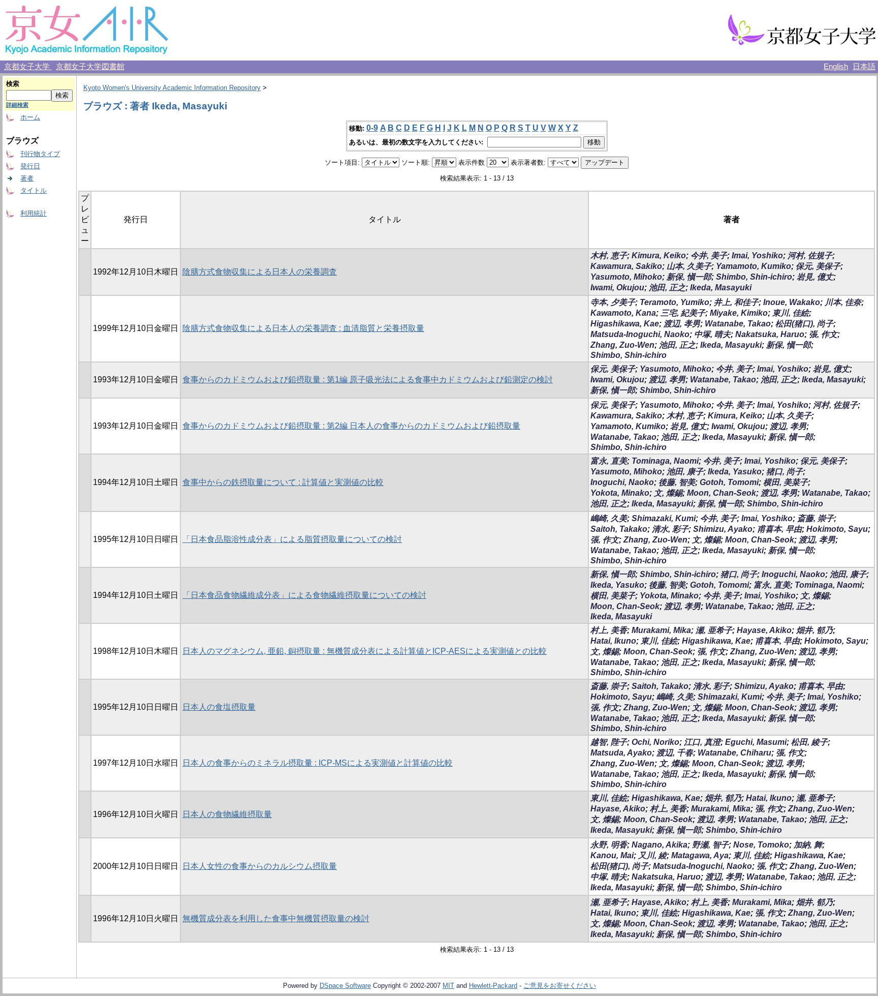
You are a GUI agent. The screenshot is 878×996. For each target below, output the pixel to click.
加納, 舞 (808, 844)
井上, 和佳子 (736, 302)
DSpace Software (345, 985)
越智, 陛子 (608, 742)
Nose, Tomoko (761, 844)
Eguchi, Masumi (756, 742)
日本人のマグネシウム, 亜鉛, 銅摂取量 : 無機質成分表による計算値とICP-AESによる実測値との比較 (364, 651)
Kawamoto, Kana (623, 313)
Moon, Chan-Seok (721, 493)
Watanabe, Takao (738, 323)
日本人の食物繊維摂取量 (227, 814)
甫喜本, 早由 (779, 529)
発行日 (30, 166)
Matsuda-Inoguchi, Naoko (639, 334)
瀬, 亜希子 (714, 630)
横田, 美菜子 (785, 482)
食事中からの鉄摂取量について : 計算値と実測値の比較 (283, 482)
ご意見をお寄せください (559, 985)
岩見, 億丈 (815, 277)
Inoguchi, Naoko (622, 482)
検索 (12, 83)
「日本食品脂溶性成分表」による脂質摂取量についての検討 (292, 539)
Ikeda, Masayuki (720, 287)
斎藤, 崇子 (815, 518)
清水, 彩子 (670, 529)
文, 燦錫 (668, 493)
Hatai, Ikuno (613, 641)
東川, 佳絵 (790, 313)
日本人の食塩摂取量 (219, 707)
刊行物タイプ (40, 154)
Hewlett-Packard (493, 985)
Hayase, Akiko (764, 630)
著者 (27, 178)
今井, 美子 (709, 255)
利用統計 (33, 213)
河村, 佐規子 (810, 255)
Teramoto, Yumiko (674, 302)
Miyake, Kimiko (739, 313)
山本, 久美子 (689, 266)
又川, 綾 (652, 855)
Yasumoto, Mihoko (626, 277)
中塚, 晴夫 (712, 334)
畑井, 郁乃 (814, 630)
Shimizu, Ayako (722, 529)
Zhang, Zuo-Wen (622, 345)
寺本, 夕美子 (612, 302)
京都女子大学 (28, 67)
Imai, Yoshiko (757, 255)
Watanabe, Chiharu (734, 752)
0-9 (372, 128)
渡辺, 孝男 (682, 323)
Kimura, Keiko (659, 255)
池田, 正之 (667, 287)
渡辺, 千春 (674, 752)
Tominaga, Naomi (665, 461)
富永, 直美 (608, 461)
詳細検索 (17, 105)
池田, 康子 (685, 471)
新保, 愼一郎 (689, 277)
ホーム (30, 117)
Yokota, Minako (619, 493)
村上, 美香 (608, 630)
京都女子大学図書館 (90, 67)
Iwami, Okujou (617, 287)
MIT (448, 985)
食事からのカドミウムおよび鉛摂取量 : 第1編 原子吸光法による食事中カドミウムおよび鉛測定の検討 (367, 379)
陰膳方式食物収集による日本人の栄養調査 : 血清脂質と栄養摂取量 (303, 328)
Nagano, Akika (659, 844)
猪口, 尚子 (784, 471)
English (836, 67)
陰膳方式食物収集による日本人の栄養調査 (259, 271)
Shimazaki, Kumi (664, 518)
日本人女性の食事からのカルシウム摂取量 (259, 866)
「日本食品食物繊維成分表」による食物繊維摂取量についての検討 (304, 595)
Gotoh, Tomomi (729, 482)
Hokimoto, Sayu (837, 529)
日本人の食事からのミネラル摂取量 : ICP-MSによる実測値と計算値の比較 (317, 763)
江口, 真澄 (702, 742)
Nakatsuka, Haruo (769, 334)
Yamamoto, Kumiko (753, 266)
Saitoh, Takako (618, 529)
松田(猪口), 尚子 (804, 323)
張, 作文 (823, 334)
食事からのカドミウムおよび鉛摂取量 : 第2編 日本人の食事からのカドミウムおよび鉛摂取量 (351, 425)
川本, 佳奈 (843, 302)
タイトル (33, 190)
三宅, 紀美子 (683, 313)
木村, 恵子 (608, 255)
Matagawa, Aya (700, 855)
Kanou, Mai (612, 855)
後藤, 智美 (676, 482)
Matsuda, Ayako (621, 752)
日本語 (864, 67)
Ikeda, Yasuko (735, 471)
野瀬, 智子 (710, 844)
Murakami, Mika (661, 630)
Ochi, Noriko (655, 742)
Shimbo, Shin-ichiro (754, 277)
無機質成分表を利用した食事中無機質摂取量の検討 (275, 918)
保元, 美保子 (818, 266)
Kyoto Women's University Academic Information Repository (172, 88)
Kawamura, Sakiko (626, 266)
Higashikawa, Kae (624, 323)
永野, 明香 (608, 844)
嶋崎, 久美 (608, 518)
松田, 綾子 (809, 742)
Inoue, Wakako (791, 302)
